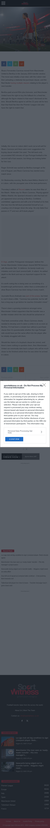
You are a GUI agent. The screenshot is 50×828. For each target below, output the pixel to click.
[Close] (45, 385)
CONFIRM (14, 439)
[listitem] (25, 432)
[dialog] (25, 414)
